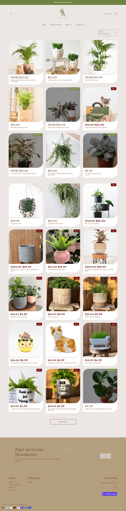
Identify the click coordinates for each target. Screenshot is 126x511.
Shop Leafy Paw (55, 25)
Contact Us (13, 490)
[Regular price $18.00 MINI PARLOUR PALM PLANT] (26, 104)
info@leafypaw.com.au (109, 483)
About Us (12, 487)
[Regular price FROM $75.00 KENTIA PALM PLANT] (100, 57)
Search (30, 482)
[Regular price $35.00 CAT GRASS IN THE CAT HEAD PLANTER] (63, 57)
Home (11, 482)
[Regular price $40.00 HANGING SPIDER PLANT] (63, 200)
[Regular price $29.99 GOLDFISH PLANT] (26, 200)
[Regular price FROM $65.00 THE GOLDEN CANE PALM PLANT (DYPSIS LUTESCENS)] (26, 57)
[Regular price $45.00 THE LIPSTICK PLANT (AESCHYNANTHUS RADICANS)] (63, 150)
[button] (109, 14)
